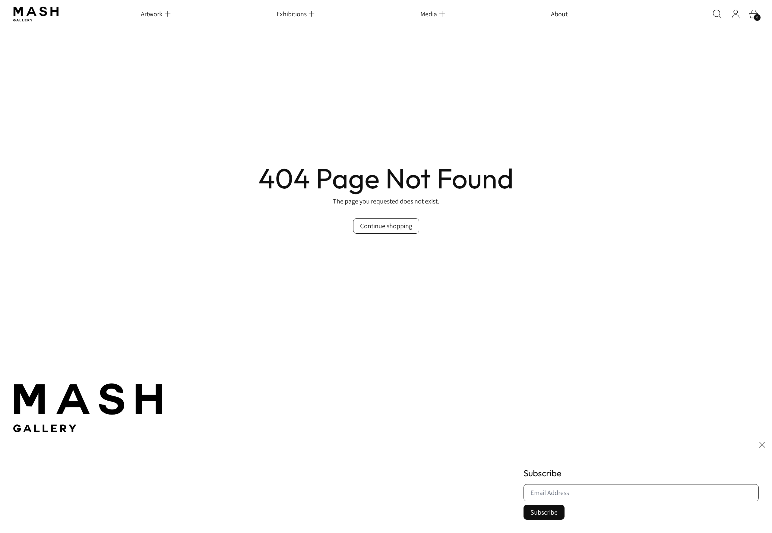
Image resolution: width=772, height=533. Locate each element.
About (559, 14)
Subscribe (544, 512)
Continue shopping (386, 226)
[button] (717, 14)
